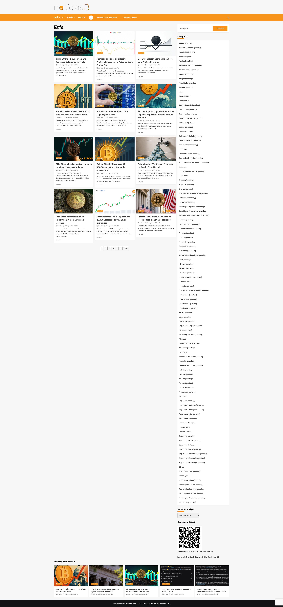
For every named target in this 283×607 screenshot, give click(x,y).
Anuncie (81, 17)
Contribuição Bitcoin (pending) (191, 118)
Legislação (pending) (187, 321)
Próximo (125, 248)
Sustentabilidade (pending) (189, 471)
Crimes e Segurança (186, 123)
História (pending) (186, 264)
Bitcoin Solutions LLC (162, 603)
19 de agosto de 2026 (152, 170)
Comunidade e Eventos (188, 114)
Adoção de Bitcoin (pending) (190, 48)
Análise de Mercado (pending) (190, 65)
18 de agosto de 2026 (70, 226)
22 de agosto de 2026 (111, 68)
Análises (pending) (186, 74)
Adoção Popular (185, 56)
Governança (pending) (187, 251)
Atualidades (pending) (187, 83)
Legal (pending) (185, 317)
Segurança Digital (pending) (190, 449)
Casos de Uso (184, 101)
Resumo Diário (184, 427)
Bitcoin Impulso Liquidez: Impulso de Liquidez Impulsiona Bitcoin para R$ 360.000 (156, 114)
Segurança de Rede (186, 445)
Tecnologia (183, 476)
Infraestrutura (184, 282)
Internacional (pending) (188, 299)
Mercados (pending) (187, 348)
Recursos (182, 396)
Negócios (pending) (186, 361)
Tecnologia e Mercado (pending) (191, 493)
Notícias (58, 53)
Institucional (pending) (188, 295)
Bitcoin (70, 17)
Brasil (181, 92)
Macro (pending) (185, 330)
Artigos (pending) (186, 79)
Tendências (165, 583)
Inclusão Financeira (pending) (190, 277)
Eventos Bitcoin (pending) (189, 224)
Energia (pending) (186, 189)
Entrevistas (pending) (187, 198)
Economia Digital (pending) (189, 154)
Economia (100, 105)
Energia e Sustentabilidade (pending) (193, 193)
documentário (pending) (188, 145)
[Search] (227, 18)
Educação (183, 167)
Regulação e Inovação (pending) (191, 405)
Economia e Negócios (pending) (191, 158)
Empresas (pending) (186, 184)
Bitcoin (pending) (186, 87)
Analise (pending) (186, 61)
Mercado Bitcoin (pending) (189, 343)
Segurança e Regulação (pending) (192, 458)
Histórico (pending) (186, 273)
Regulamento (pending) (188, 418)
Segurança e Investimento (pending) (193, 454)
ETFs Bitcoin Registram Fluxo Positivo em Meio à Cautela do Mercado (71, 219)
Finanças (141, 158)
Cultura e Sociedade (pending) (191, 136)
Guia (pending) (185, 259)
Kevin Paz (59, 65)
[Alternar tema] (91, 17)
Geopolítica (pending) (187, 246)
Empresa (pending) (186, 180)
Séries (181, 467)
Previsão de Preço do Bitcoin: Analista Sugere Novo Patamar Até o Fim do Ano (115, 61)
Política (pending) (186, 383)
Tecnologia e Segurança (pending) (192, 498)
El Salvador (183, 176)
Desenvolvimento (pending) (190, 140)
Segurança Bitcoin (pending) (190, 440)
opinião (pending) (186, 379)
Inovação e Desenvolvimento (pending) (194, 290)
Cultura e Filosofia (186, 131)
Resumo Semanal (185, 432)
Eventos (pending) (186, 220)
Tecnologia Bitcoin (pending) (190, 480)
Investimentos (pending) (188, 308)
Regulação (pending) (187, 401)
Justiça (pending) (185, 312)
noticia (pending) (185, 370)
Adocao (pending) (186, 43)
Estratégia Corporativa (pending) (192, 207)
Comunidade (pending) (188, 109)
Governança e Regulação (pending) (192, 255)
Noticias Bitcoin (145, 603)
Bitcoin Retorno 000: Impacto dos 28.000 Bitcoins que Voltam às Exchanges (113, 219)
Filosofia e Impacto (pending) (190, 229)
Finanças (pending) (186, 233)
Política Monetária (186, 387)
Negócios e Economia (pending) (191, 365)
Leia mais (58, 79)
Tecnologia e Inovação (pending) (191, 489)
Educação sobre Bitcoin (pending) (192, 171)
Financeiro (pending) (187, 242)
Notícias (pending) (186, 374)
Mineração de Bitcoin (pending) (191, 357)
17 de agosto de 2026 (111, 226)
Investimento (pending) (188, 304)
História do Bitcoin (186, 268)
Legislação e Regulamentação (190, 326)
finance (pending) (186, 237)
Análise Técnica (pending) (189, 70)
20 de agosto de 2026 (70, 170)
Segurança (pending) (187, 436)
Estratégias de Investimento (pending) (194, 215)
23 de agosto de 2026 (70, 65)
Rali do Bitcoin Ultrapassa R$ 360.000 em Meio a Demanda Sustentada (111, 167)
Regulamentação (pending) (189, 414)
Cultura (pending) (186, 127)
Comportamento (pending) (189, 105)
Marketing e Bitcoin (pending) (190, 334)
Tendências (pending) (187, 502)
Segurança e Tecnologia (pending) (192, 462)
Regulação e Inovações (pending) (192, 410)
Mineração (183, 352)
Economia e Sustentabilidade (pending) (194, 162)
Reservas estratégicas (187, 423)
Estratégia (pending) (187, 202)
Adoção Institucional (187, 52)
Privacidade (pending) (187, 392)
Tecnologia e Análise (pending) (191, 485)
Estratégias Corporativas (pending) (192, 211)
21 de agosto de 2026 (111, 117)
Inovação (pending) (186, 286)
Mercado (100, 53)
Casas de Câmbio (185, 96)
